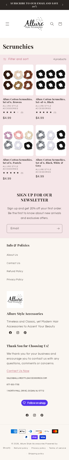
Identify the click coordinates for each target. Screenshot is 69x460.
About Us (12, 255)
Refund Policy (15, 271)
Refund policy (21, 448)
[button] (7, 24)
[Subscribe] (58, 228)
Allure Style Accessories (32, 444)
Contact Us (13, 263)
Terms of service (57, 448)
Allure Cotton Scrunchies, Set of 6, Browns (18, 101)
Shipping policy (36, 454)
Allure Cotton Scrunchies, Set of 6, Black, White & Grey (50, 162)
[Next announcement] (62, 5)
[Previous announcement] (6, 5)
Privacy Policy (15, 279)
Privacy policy (38, 448)
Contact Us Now (18, 370)
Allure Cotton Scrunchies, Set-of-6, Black (50, 101)
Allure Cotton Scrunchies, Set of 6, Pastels (18, 161)
